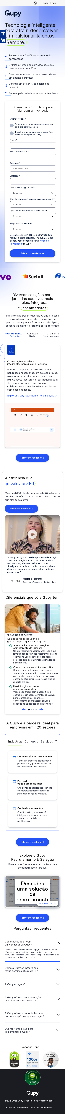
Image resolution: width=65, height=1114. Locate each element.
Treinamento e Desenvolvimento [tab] (52, 335)
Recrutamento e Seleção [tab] (13, 335)
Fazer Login (50, 3)
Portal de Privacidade (41, 1107)
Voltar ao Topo (30, 1046)
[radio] (33, 125)
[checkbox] (33, 129)
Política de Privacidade (16, 1107)
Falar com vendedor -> (24, 509)
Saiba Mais (34, 1111)
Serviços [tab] (47, 741)
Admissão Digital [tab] (32, 335)
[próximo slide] (41, 710)
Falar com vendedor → (32, 457)
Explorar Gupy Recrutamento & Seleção (30, 395)
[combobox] (33, 193)
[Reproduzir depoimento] (32, 534)
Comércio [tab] (31, 741)
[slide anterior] (24, 710)
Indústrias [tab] (15, 741)
